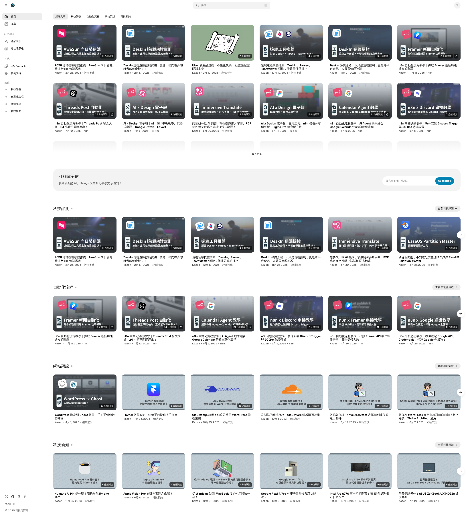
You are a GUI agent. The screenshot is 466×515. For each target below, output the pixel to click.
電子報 (155, 130)
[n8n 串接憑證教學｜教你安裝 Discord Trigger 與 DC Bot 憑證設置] (429, 101)
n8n (430, 72)
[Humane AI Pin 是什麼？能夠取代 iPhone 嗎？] (84, 471)
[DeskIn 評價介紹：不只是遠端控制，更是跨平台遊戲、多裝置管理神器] (360, 43)
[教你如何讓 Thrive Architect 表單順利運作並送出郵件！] (360, 392)
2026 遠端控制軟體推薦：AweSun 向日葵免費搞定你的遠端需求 (83, 67)
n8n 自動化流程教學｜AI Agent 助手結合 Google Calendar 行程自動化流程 (356, 125)
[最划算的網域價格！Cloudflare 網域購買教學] (291, 392)
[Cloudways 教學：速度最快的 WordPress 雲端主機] (222, 392)
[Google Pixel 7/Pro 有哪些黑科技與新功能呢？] (291, 471)
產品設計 (226, 72)
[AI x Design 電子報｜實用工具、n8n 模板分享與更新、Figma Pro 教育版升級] (291, 101)
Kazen (58, 72)
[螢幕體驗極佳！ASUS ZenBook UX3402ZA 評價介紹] (429, 471)
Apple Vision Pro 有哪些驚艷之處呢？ (148, 493)
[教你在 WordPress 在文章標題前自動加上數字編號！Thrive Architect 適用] (429, 392)
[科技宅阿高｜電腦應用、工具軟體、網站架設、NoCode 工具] (13, 5)
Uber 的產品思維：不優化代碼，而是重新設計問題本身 (222, 67)
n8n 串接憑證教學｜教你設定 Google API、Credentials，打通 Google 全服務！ (427, 337)
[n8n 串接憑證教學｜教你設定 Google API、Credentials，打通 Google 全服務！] (429, 313)
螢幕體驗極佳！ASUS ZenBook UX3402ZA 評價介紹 (429, 495)
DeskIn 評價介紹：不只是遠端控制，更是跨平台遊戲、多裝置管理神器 (359, 67)
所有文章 (60, 16)
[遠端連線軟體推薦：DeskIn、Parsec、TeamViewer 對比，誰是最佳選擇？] (291, 43)
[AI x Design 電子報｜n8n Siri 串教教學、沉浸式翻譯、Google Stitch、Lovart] (153, 101)
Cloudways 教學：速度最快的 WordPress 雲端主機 (221, 416)
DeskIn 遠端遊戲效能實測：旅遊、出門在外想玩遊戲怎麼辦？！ (153, 67)
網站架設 (110, 16)
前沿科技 (90, 501)
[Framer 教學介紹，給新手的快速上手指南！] (153, 392)
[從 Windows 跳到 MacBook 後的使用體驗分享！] (222, 471)
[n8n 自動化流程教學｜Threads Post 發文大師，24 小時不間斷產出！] (84, 101)
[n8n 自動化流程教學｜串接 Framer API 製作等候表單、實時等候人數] (360, 313)
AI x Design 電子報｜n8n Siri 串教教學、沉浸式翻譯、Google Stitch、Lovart (153, 125)
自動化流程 (93, 16)
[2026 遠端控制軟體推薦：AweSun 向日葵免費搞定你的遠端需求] (84, 43)
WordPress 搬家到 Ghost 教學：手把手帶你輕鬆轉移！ (85, 416)
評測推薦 (89, 72)
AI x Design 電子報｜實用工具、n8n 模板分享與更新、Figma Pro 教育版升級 (291, 125)
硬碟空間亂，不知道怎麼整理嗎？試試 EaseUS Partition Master (429, 258)
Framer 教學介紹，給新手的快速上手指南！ (151, 415)
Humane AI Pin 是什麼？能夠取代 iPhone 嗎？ (82, 495)
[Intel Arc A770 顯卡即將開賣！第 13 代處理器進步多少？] (360, 471)
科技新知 (126, 16)
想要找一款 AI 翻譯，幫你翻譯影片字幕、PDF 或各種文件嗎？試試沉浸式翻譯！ (221, 125)
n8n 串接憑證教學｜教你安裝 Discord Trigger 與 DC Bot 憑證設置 (429, 125)
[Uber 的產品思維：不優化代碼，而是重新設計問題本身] (222, 43)
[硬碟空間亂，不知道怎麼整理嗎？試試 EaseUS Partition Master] (429, 235)
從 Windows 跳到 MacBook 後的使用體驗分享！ (221, 495)
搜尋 (203, 5)
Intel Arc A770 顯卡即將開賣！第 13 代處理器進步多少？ (359, 495)
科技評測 (76, 16)
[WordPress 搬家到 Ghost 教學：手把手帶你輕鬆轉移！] (84, 392)
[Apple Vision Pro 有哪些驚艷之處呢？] (153, 471)
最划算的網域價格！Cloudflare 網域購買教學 (290, 415)
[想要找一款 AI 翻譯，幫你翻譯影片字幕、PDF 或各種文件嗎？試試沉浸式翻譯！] (222, 101)
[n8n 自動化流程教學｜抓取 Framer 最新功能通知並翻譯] (429, 43)
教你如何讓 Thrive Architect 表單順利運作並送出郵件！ (359, 416)
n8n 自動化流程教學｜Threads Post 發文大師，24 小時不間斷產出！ (83, 125)
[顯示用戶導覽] (457, 5)
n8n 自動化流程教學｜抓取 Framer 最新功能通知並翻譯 (428, 67)
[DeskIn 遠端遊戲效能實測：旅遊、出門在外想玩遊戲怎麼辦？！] (153, 43)
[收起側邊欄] (6, 5)
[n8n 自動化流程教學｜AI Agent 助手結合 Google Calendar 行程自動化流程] (360, 101)
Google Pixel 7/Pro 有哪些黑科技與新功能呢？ (288, 495)
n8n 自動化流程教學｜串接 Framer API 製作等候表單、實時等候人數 (360, 337)
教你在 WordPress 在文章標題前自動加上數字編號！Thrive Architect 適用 (429, 416)
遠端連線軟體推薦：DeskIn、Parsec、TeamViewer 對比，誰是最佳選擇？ (286, 67)
